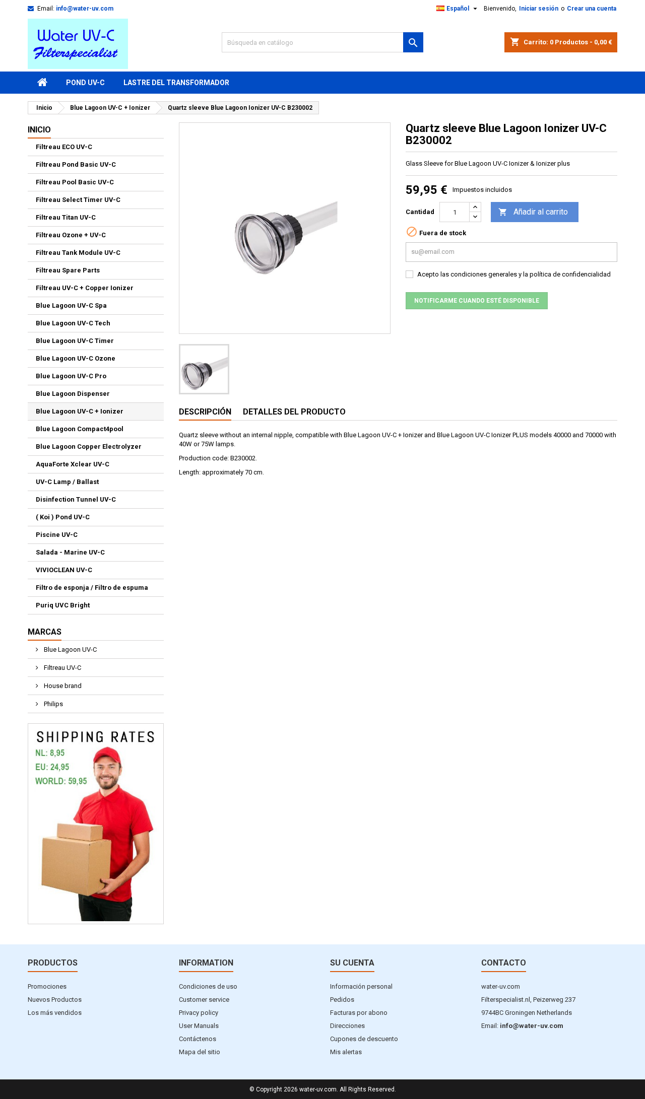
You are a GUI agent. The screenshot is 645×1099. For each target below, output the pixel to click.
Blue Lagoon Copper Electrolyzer (89, 446)
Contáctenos (197, 1039)
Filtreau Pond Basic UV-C (76, 164)
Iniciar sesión (538, 8)
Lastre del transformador (176, 83)
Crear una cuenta (591, 8)
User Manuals (199, 1025)
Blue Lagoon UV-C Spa (71, 305)
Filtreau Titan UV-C (66, 217)
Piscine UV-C (57, 534)
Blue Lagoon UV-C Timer (75, 341)
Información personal (361, 986)
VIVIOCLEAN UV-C (64, 570)
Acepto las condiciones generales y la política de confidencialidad (514, 274)
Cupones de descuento (364, 1039)
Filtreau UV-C (61, 667)
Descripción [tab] (205, 412)
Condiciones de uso (208, 986)
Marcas (44, 632)
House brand (62, 686)
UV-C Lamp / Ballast (67, 482)
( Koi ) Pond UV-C (63, 517)
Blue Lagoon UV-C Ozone (75, 358)
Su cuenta (352, 963)
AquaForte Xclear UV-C (72, 464)
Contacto (503, 963)
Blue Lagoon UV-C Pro (71, 376)
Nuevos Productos (55, 999)
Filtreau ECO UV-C (64, 147)
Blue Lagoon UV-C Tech (73, 323)
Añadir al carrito (533, 212)
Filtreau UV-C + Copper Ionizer (85, 288)
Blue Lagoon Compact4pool (79, 429)
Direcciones (347, 1025)
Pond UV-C (85, 83)
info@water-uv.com (84, 8)
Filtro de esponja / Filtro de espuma (92, 587)
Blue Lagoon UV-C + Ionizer (79, 411)
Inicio (39, 129)
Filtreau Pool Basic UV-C (75, 182)
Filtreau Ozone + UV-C (71, 235)
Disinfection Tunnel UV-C (76, 499)
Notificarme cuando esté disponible (476, 300)
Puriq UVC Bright (63, 605)
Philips (52, 704)
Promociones (47, 986)
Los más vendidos (55, 1012)
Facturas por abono (359, 1012)
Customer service (204, 999)
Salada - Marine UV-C (70, 552)
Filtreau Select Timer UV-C (78, 199)
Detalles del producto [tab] (294, 412)
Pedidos (342, 999)
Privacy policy (198, 1012)
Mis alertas (346, 1052)
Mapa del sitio (199, 1052)
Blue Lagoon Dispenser (73, 393)
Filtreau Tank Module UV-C (78, 252)
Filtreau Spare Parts (68, 270)
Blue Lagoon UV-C (69, 649)
